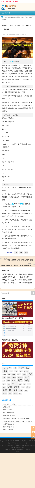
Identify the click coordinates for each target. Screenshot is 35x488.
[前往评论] (33, 432)
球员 (4, 384)
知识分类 (15, 1)
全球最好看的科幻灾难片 (9, 277)
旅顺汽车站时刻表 (8, 430)
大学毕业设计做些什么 (9, 415)
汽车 (13, 380)
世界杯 (9, 368)
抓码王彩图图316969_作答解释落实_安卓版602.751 (10, 274)
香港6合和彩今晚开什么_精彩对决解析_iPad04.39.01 (10, 283)
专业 (4, 368)
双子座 (26, 371)
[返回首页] (33, 428)
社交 (29, 384)
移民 (4, 387)
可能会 (4, 374)
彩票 (8, 377)
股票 (5, 390)
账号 (26, 390)
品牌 (13, 374)
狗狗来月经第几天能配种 (26, 280)
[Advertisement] (17, 470)
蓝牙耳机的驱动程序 (8, 412)
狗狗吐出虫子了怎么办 (9, 404)
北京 (16, 371)
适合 (15, 393)
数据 (27, 377)
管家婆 (16, 387)
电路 (20, 384)
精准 (28, 387)
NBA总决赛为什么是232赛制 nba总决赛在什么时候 (10, 280)
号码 (9, 374)
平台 (30, 374)
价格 (5, 371)
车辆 (10, 393)
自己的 (13, 390)
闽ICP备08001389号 (22, 443)
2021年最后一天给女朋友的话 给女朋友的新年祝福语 (18, 260)
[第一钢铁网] (17, 7)
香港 (20, 393)
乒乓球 (21, 367)
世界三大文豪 (6, 407)
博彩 (20, 371)
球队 (9, 384)
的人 (25, 384)
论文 (21, 390)
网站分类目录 (27, 441)
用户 (14, 383)
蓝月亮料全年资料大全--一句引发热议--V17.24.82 (17, 418)
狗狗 (26, 380)
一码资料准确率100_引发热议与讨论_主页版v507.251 (16, 265)
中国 (14, 368)
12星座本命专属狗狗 (24, 277)
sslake (7, 34)
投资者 (20, 377)
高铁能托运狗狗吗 (8, 410)
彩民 (4, 377)
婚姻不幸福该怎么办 (8, 427)
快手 (14, 377)
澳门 (19, 380)
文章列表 (8, 1)
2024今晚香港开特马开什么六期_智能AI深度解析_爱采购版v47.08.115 (18, 421)
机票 (8, 381)
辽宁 (11, 61)
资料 (5, 393)
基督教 (19, 374)
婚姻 (24, 374)
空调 (9, 386)
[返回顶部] (33, 437)
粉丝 (23, 387)
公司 (11, 371)
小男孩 (17, 451)
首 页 (2, 1)
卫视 (12, 204)
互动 (27, 368)
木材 (4, 380)
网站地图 (14, 443)
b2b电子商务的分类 (8, 424)
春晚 (21, 204)
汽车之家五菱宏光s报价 (25, 283)
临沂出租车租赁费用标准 (26, 274)
